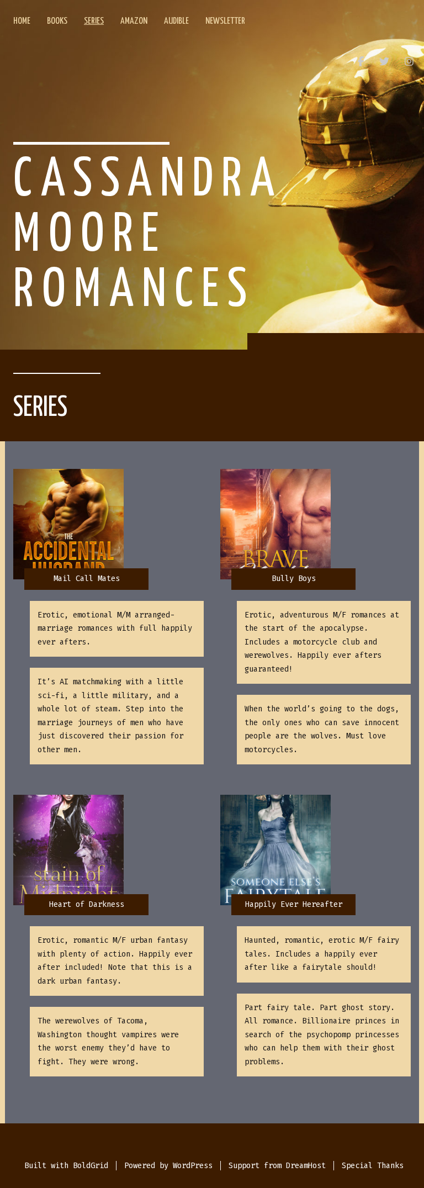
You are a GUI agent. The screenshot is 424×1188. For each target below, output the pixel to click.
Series (94, 21)
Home (21, 21)
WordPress (193, 1165)
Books (57, 21)
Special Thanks (373, 1165)
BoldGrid (90, 1165)
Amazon (133, 21)
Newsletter (225, 21)
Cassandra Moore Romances (148, 236)
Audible (176, 21)
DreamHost (306, 1165)
